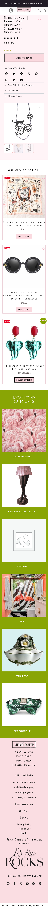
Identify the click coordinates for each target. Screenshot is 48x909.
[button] (39, 107)
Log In (24, 833)
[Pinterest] (33, 883)
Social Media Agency (24, 787)
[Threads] (40, 883)
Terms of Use (24, 829)
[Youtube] (27, 883)
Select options (24, 380)
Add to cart (24, 57)
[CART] (45, 10)
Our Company (24, 775)
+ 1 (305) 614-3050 (24, 752)
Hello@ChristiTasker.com (24, 765)
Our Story (24, 811)
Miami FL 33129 (23, 761)
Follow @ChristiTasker (24, 876)
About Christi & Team (24, 782)
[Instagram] (8, 883)
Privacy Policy (24, 824)
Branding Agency (24, 792)
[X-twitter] (21, 883)
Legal (24, 817)
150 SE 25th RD (24, 756)
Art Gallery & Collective (24, 797)
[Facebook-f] (14, 883)
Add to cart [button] (24, 236)
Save (8, 178)
